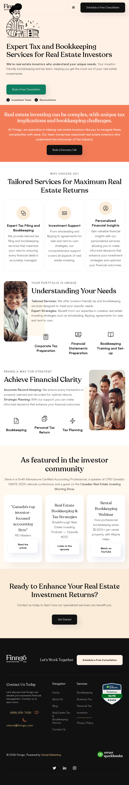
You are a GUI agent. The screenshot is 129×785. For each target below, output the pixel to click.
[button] (73, 7)
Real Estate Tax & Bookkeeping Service (61, 717)
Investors (82, 712)
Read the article (23, 546)
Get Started (64, 619)
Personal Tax (84, 706)
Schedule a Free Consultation (102, 7)
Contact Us (59, 729)
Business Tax (84, 699)
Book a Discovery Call (64, 149)
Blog (55, 706)
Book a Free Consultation (26, 89)
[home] (12, 7)
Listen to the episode (64, 547)
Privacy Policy (85, 723)
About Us (57, 699)
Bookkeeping (84, 692)
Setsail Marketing (51, 754)
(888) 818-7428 (20, 712)
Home (55, 692)
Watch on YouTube (106, 550)
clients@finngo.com (19, 725)
